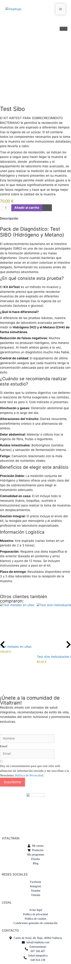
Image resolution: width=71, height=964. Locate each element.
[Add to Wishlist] (47, 207)
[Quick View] (1, 655)
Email (3, 746)
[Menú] (61, 9)
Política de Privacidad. (29, 775)
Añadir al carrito (26, 207)
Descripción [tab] (9, 218)
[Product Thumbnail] (63, 29)
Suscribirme (12, 782)
